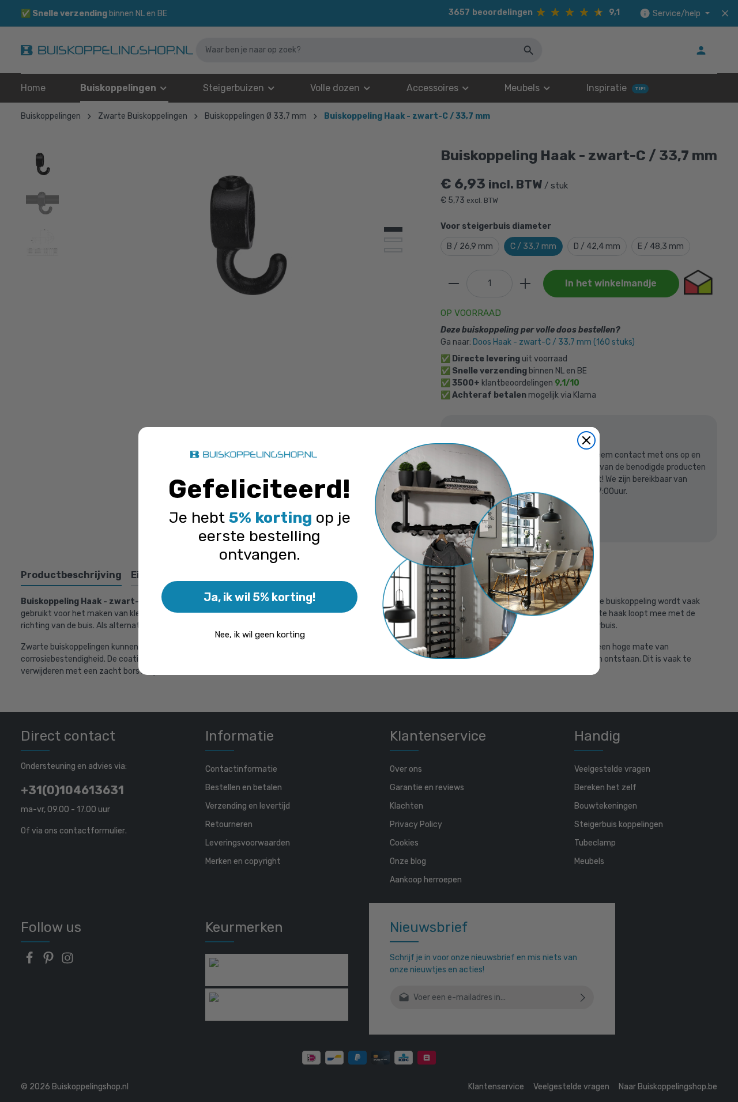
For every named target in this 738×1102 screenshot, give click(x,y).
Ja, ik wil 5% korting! (259, 597)
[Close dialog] (586, 440)
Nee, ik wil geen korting (259, 634)
